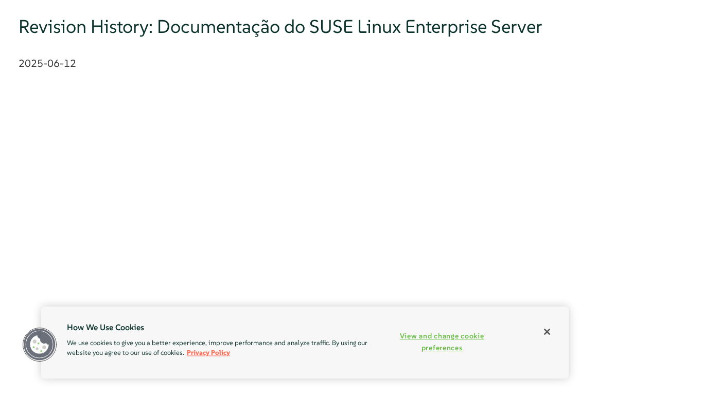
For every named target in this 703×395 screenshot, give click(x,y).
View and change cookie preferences (442, 341)
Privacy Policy (208, 352)
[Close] (547, 331)
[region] (305, 343)
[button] (39, 344)
